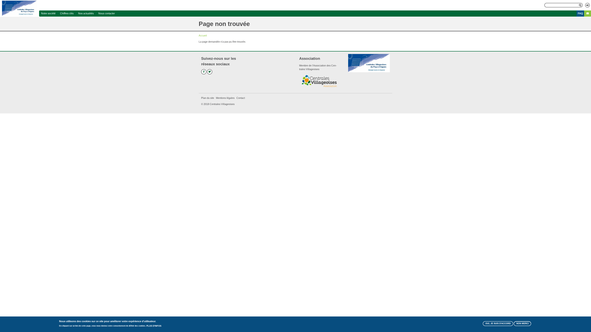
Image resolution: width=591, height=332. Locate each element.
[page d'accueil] (19, 8)
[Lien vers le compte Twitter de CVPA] (209, 71)
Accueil (203, 35)
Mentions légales (225, 98)
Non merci (522, 323)
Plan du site (207, 98)
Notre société (48, 13)
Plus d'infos (153, 326)
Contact (240, 98)
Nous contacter (106, 13)
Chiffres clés (67, 13)
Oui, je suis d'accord (498, 323)
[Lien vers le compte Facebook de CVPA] (203, 71)
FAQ (580, 13)
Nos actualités (86, 13)
